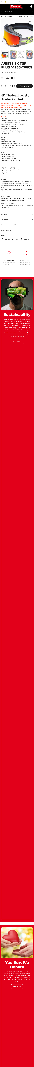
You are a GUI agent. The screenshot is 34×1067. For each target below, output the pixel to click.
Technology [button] (4, 220)
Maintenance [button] (5, 214)
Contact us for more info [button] (9, 225)
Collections (9, 16)
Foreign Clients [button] (6, 230)
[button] (31, 6)
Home (2, 16)
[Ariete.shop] (16, 6)
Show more (17, 342)
